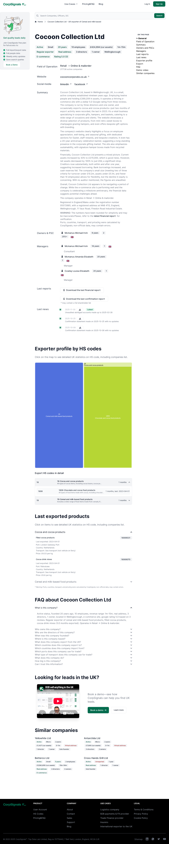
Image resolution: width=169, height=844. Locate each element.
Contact (71, 813)
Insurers (104, 822)
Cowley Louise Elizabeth (77, 271)
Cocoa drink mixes (44, 559)
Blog (101, 4)
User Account (40, 809)
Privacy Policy (141, 813)
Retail (63, 65)
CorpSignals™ (21, 839)
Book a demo (96, 710)
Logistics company (109, 809)
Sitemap (138, 839)
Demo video (142, 70)
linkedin (64, 84)
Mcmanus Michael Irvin (76, 233)
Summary (141, 44)
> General (141, 38)
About (70, 809)
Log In (147, 4)
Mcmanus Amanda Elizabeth (79, 256)
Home (40, 21)
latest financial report (105, 216)
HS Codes (38, 813)
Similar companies (145, 73)
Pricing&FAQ (88, 4)
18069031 (125, 538)
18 (38, 482)
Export (139, 63)
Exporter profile (144, 60)
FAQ (138, 67)
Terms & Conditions (143, 809)
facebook (79, 84)
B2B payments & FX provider (114, 813)
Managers (141, 51)
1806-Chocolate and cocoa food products (77, 490)
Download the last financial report (83, 290)
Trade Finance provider (111, 818)
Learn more (119, 710)
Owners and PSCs (145, 48)
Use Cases (69, 4)
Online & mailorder (81, 65)
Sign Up (159, 4)
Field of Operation (145, 41)
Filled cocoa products (45, 537)
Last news (141, 57)
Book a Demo (12, 65)
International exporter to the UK (116, 826)
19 (38, 500)
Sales (69, 818)
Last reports (142, 54)
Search (159, 15)
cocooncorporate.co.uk (73, 76)
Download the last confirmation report (85, 299)
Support (71, 822)
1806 (40, 491)
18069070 (125, 559)
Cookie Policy (141, 818)
